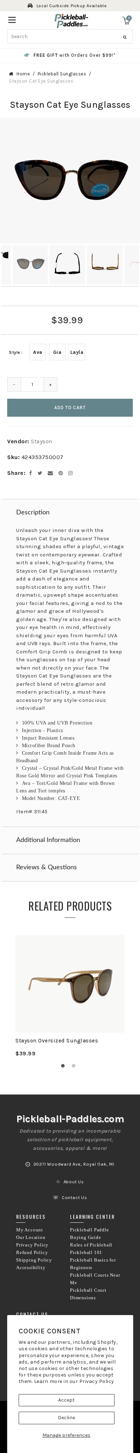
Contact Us (74, 1197)
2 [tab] (75, 1067)
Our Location (31, 1237)
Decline (66, 1418)
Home (23, 74)
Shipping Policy (34, 1260)
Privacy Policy (96, 1381)
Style (14, 352)
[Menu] (12, 19)
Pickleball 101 (86, 1252)
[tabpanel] (70, 996)
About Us (74, 1181)
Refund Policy (32, 1252)
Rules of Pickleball (91, 1245)
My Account (29, 1229)
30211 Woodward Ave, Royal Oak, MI (74, 1164)
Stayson (41, 441)
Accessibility (30, 1267)
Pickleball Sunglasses (62, 74)
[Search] (125, 37)
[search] (69, 36)
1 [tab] (64, 1067)
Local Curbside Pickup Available (72, 5)
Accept (66, 1400)
